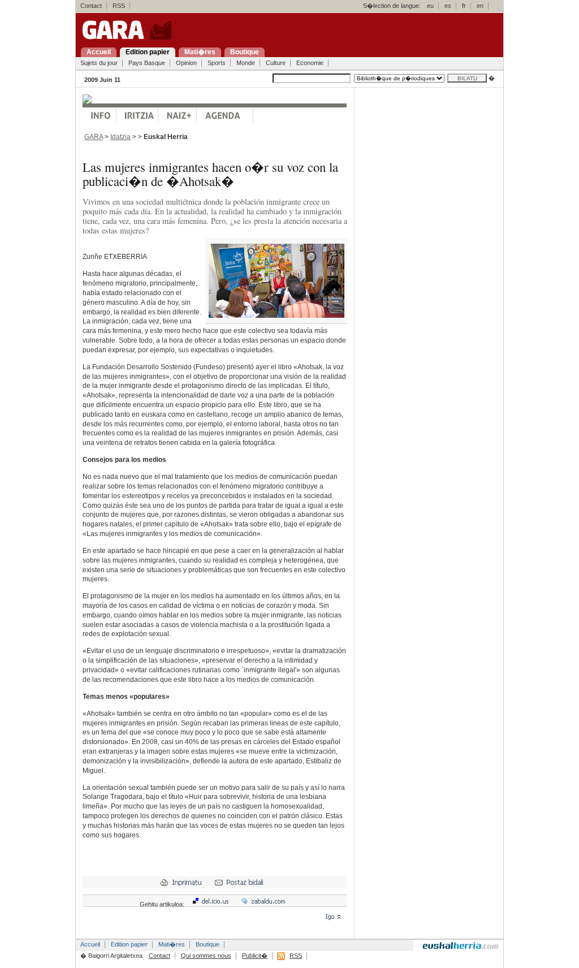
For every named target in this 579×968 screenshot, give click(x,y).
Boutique (207, 944)
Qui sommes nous (206, 955)
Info (99, 115)
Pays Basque (146, 62)
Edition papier (129, 944)
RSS (119, 5)
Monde (245, 62)
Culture (276, 62)
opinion (137, 115)
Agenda (225, 115)
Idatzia (120, 137)
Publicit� (254, 955)
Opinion (186, 62)
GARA (93, 137)
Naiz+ (177, 115)
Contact (91, 5)
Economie (309, 62)
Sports (217, 62)
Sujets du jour (99, 62)
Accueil (90, 944)
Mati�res (171, 944)
